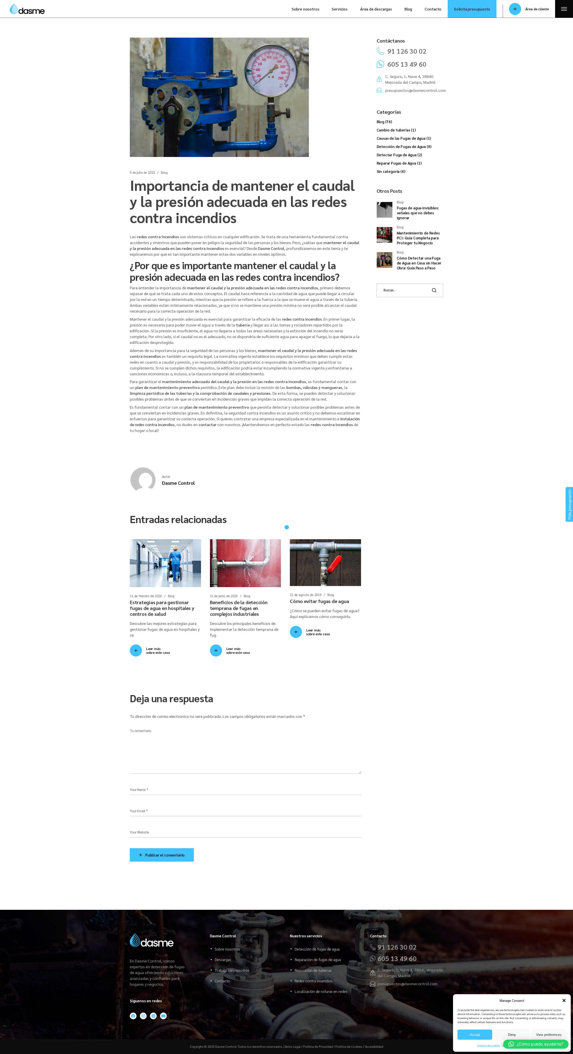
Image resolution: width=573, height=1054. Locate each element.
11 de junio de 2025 (224, 596)
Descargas (223, 959)
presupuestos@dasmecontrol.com (415, 90)
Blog (164, 172)
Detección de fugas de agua (317, 949)
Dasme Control (271, 248)
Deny (512, 1035)
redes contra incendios (302, 319)
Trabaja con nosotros (232, 970)
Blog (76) (384, 121)
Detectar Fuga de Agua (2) (399, 154)
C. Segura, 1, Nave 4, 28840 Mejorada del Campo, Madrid (410, 79)
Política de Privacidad (318, 1046)
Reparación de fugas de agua (318, 959)
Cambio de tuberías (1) (396, 129)
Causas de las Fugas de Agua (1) (404, 138)
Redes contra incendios (313, 980)
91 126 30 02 (406, 51)
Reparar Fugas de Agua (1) (399, 163)
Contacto (222, 980)
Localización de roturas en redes (321, 991)
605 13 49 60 (406, 64)
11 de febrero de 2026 (146, 596)
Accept (475, 1035)
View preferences (549, 1035)
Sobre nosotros (227, 949)
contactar (207, 424)
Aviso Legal (293, 1046)
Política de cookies (488, 1045)
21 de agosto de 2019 (305, 594)
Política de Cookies (349, 1046)
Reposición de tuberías (313, 970)
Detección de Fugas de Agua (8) (404, 146)
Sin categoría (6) (391, 171)
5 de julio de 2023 (142, 172)
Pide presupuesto (569, 504)
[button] (564, 1000)
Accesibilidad (374, 1046)
